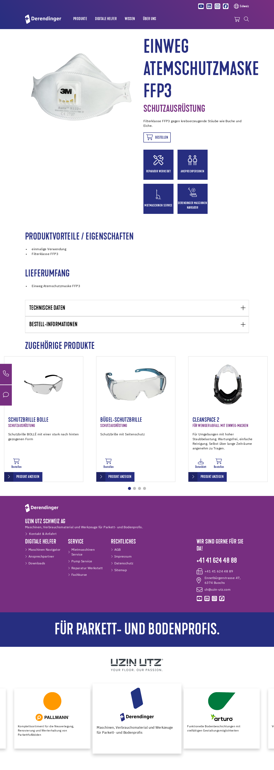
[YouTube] (201, 6)
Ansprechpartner (41, 556)
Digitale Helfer (106, 19)
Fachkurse (79, 574)
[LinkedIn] (209, 6)
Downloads (36, 563)
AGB (117, 549)
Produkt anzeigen (27, 477)
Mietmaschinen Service (83, 552)
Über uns (149, 19)
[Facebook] (225, 6)
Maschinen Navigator (44, 549)
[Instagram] (217, 6)
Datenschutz (123, 563)
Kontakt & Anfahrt (43, 533)
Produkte (80, 19)
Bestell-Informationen (53, 325)
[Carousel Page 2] (134, 488)
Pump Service (81, 561)
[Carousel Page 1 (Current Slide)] (129, 488)
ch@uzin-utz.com (217, 589)
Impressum (123, 556)
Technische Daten (47, 308)
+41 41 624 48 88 (217, 561)
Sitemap (120, 570)
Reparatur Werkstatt (87, 568)
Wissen (130, 19)
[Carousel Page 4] (144, 488)
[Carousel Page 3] (139, 488)
